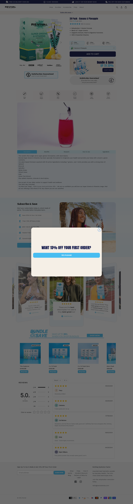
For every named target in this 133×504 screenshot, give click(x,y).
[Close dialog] (99, 229)
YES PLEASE (66, 255)
